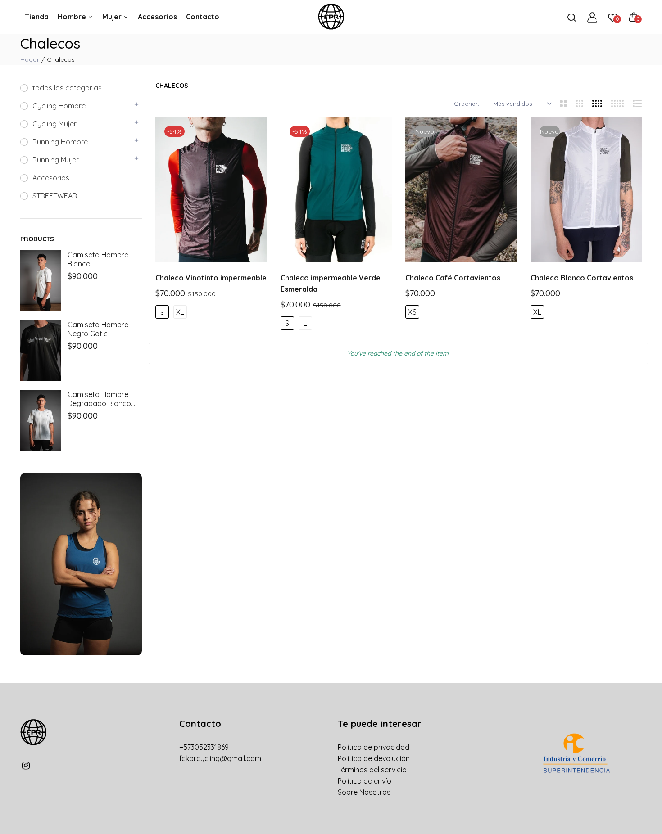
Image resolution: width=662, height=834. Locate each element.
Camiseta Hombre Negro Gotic (98, 329)
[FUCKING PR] (331, 17)
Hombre (73, 16)
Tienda (37, 16)
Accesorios (157, 16)
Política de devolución (374, 758)
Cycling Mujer (54, 123)
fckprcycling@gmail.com (220, 758)
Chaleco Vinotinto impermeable (211, 277)
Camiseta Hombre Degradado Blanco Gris (99, 399)
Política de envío (364, 780)
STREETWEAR (54, 195)
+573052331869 (204, 747)
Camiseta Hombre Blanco (98, 259)
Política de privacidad (373, 747)
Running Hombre (60, 141)
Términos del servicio (372, 769)
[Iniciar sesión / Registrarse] (592, 17)
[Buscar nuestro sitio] (571, 17)
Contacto (202, 16)
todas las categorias (67, 87)
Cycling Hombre (59, 105)
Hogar (29, 59)
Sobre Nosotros (364, 792)
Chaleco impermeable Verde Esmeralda (331, 283)
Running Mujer (55, 159)
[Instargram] (26, 765)
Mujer (112, 16)
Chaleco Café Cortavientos (452, 277)
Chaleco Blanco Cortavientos (582, 277)
